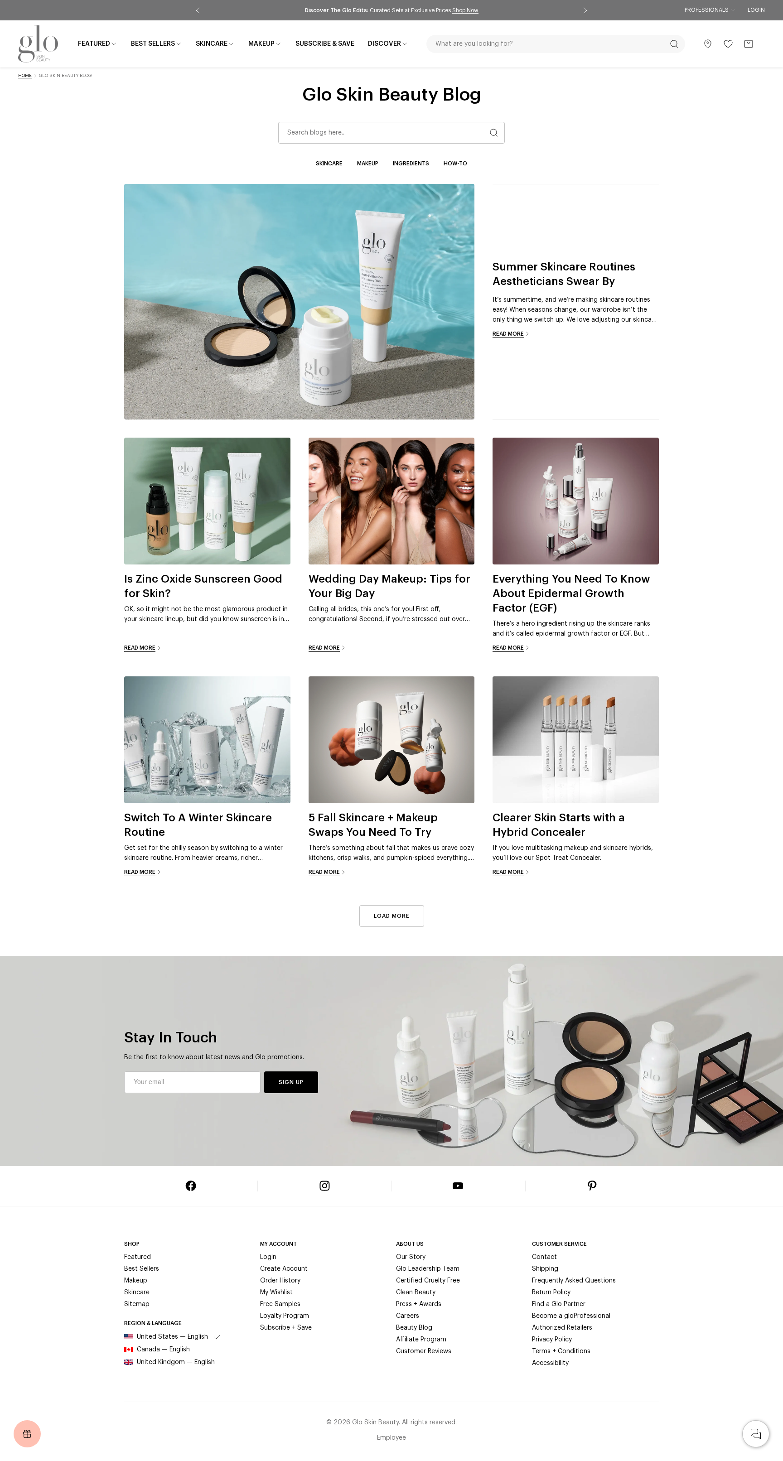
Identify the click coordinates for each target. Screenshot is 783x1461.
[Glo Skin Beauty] (38, 44)
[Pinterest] (592, 1186)
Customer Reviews (423, 1351)
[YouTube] (458, 1186)
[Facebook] (190, 1186)
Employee (391, 1438)
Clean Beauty (415, 1292)
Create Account (284, 1269)
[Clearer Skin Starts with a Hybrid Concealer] (576, 739)
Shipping (545, 1269)
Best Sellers (141, 1269)
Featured (137, 1257)
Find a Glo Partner (558, 1304)
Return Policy (551, 1292)
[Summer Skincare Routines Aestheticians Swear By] (299, 301)
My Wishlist (276, 1292)
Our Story (410, 1257)
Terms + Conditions (561, 1351)
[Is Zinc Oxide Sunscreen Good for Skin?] (207, 501)
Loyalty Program (284, 1316)
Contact (544, 1257)
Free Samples (280, 1304)
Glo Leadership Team (427, 1269)
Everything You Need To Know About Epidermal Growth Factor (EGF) (571, 593)
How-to (455, 163)
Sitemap (137, 1304)
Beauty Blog (414, 1328)
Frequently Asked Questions (574, 1281)
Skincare (329, 163)
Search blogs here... (316, 133)
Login (756, 10)
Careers (407, 1316)
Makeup (367, 163)
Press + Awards (418, 1304)
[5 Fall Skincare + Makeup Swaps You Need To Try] (392, 739)
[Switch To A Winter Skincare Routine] (207, 739)
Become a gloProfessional (571, 1316)
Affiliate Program (421, 1339)
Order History (280, 1281)
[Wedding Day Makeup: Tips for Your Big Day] (392, 501)
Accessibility (550, 1363)
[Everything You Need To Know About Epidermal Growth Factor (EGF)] (576, 501)
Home (25, 75)
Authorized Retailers (562, 1328)
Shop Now (465, 10)
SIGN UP (291, 1082)
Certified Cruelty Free (428, 1281)
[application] (756, 1434)
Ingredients (411, 163)
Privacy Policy (552, 1339)
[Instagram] (324, 1186)
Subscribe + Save (286, 1328)
